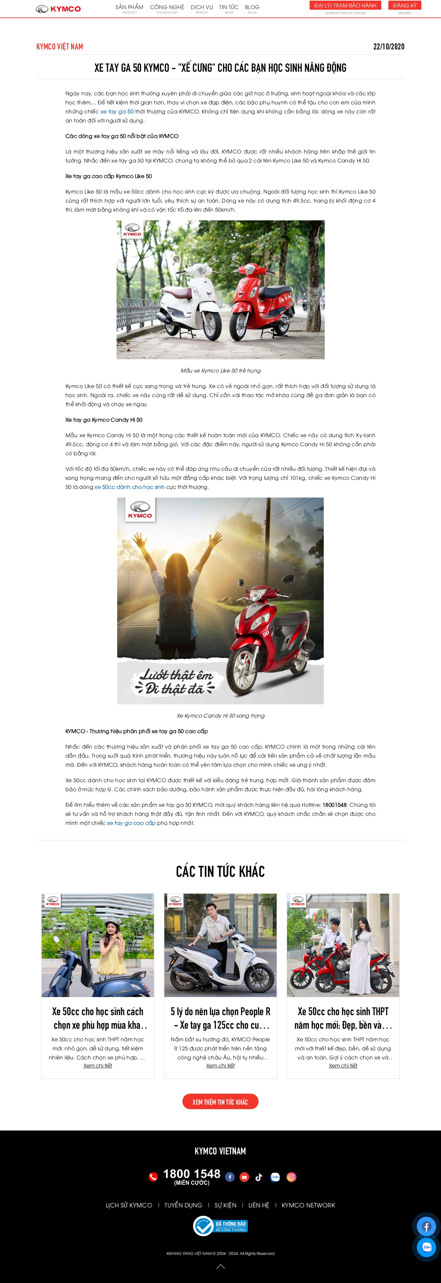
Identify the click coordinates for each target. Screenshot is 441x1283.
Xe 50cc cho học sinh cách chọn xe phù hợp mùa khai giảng (97, 1017)
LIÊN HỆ (259, 1205)
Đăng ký (404, 5)
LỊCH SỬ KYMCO (129, 1205)
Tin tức (229, 8)
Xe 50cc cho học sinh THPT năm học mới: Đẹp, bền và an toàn (343, 1017)
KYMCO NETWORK (308, 1205)
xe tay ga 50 (117, 111)
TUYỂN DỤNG (183, 1205)
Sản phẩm (129, 8)
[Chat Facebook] (426, 1223)
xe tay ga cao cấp (131, 822)
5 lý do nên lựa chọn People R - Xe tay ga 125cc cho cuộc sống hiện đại (220, 1017)
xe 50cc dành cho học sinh (129, 486)
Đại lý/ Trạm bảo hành (345, 5)
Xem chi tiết (98, 1065)
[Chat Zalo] (426, 1244)
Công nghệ (167, 8)
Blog (252, 8)
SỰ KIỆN (225, 1205)
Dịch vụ (202, 8)
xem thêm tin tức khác (220, 1101)
